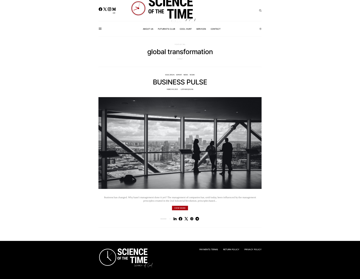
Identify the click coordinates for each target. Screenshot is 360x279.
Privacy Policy (253, 249)
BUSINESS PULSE (180, 82)
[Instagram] (109, 10)
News (186, 75)
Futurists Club (166, 29)
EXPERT (179, 75)
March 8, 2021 (172, 89)
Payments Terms (208, 249)
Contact (215, 29)
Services (201, 29)
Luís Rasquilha (187, 89)
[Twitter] (105, 10)
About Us (148, 29)
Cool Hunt (186, 29)
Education (169, 75)
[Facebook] (100, 10)
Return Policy (231, 249)
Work (192, 75)
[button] (260, 29)
